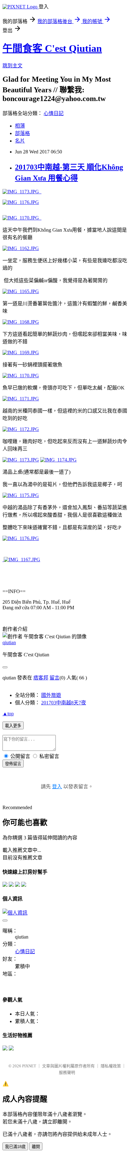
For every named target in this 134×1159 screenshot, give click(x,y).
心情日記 (54, 113)
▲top (8, 713)
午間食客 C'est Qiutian (52, 48)
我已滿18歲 (15, 1146)
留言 (55, 677)
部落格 (22, 133)
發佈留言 (13, 763)
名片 (20, 140)
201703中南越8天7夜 (63, 702)
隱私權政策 (111, 1066)
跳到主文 (12, 65)
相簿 (20, 125)
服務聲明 (67, 1072)
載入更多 (13, 725)
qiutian (9, 642)
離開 (36, 1146)
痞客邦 (40, 677)
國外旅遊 (51, 695)
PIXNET (29, 1066)
